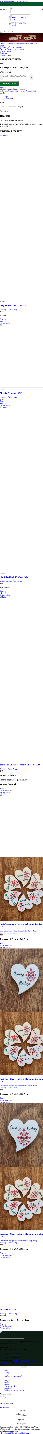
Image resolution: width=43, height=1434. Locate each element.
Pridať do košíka (9, 83)
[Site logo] (20, 13)
